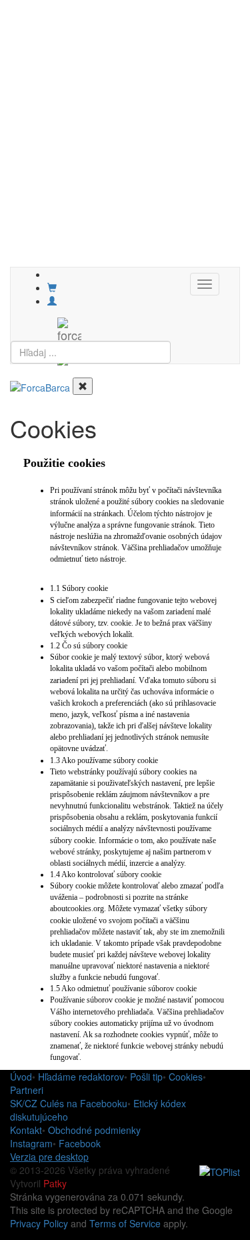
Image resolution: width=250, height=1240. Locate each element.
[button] (52, 300)
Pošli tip (146, 1076)
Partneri (26, 1090)
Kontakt (26, 1130)
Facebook (80, 1143)
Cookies (186, 1076)
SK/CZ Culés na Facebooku (68, 1103)
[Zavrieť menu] (83, 386)
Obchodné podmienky (94, 1130)
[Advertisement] (125, 142)
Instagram (31, 1143)
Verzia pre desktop (49, 1156)
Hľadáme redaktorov (81, 1076)
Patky (55, 1183)
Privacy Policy (39, 1223)
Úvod (21, 1076)
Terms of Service (125, 1223)
